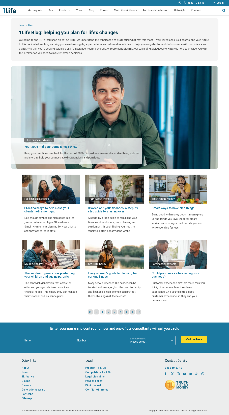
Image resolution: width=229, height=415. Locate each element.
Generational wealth (34, 389)
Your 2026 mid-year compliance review (50, 146)
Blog (91, 10)
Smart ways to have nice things (173, 208)
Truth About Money (125, 10)
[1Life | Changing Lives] (9, 10)
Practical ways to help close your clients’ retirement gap (46, 209)
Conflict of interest (97, 389)
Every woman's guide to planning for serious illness (112, 274)
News (25, 372)
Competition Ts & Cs (98, 372)
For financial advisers (155, 10)
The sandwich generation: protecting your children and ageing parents (49, 274)
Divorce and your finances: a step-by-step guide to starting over (113, 209)
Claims (104, 10)
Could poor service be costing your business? (175, 274)
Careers (26, 385)
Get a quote (35, 10)
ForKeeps (27, 394)
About (25, 367)
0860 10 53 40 (196, 2)
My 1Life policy (33, 264)
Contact (196, 10)
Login (220, 2)
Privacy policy (93, 380)
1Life (179, 10)
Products (64, 10)
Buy (50, 10)
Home (21, 25)
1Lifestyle (28, 376)
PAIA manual (93, 385)
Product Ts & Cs (95, 367)
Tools (79, 10)
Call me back (194, 339)
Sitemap (27, 398)
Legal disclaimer (95, 376)
